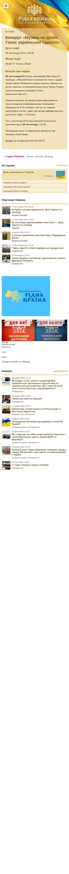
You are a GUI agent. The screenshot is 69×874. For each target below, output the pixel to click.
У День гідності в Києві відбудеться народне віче (37, 248)
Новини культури (19, 215)
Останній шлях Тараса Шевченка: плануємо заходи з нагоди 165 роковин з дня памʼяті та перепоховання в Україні (39, 452)
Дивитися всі (59, 371)
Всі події (9, 32)
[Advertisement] (34, 658)
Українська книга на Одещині (27, 398)
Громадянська (17, 391)
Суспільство (17, 251)
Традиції (15, 228)
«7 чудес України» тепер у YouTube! (30, 465)
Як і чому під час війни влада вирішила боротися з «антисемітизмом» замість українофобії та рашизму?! (38, 437)
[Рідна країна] (34, 14)
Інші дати (61, 165)
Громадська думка (19, 427)
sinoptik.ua (16, 362)
